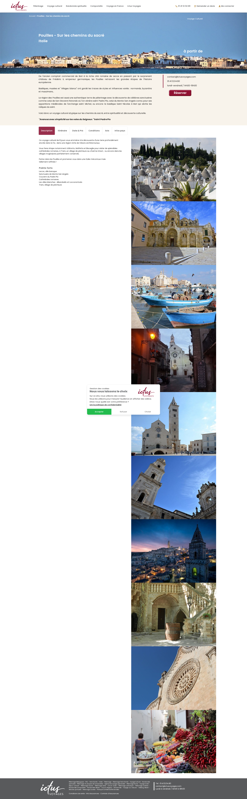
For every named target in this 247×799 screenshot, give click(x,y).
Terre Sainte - (94, 782)
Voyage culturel (54, 6)
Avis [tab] (107, 130)
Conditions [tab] (94, 130)
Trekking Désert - (144, 788)
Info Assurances (92, 793)
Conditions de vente (77, 793)
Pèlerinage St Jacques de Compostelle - (90, 784)
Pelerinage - (108, 782)
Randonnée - (118, 788)
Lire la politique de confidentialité (105, 404)
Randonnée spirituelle (76, 6)
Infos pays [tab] (120, 130)
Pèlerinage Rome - (133, 784)
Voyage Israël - (145, 784)
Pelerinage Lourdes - (90, 790)
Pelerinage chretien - (142, 786)
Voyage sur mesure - (130, 788)
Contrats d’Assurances (109, 793)
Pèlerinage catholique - (126, 786)
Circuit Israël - (113, 786)
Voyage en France (114, 6)
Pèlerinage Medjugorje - (77, 782)
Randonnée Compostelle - (78, 788)
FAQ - (87, 782)
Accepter (99, 411)
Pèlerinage (38, 6)
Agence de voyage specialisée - (116, 784)
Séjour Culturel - (75, 786)
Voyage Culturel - (136, 782)
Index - (101, 782)
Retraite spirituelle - (76, 790)
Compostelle (96, 6)
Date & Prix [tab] (77, 130)
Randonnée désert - (94, 788)
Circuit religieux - (108, 788)
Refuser (123, 411)
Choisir (148, 411)
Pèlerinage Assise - (88, 786)
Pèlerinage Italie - (101, 786)
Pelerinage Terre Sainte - (121, 782)
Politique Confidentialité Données (108, 790)
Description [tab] (46, 130)
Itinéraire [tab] (62, 130)
